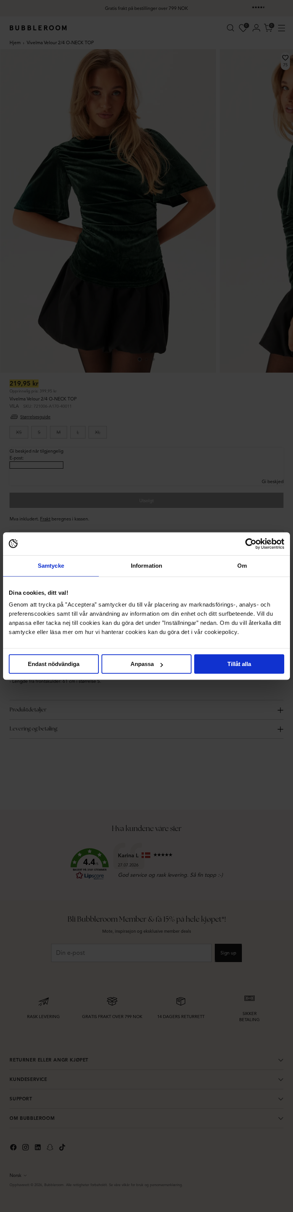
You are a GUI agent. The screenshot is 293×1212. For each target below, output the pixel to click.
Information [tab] (146, 565)
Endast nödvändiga (53, 664)
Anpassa (142, 664)
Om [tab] (242, 565)
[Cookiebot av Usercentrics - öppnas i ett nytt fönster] (250, 543)
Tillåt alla (239, 664)
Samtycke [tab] (51, 565)
